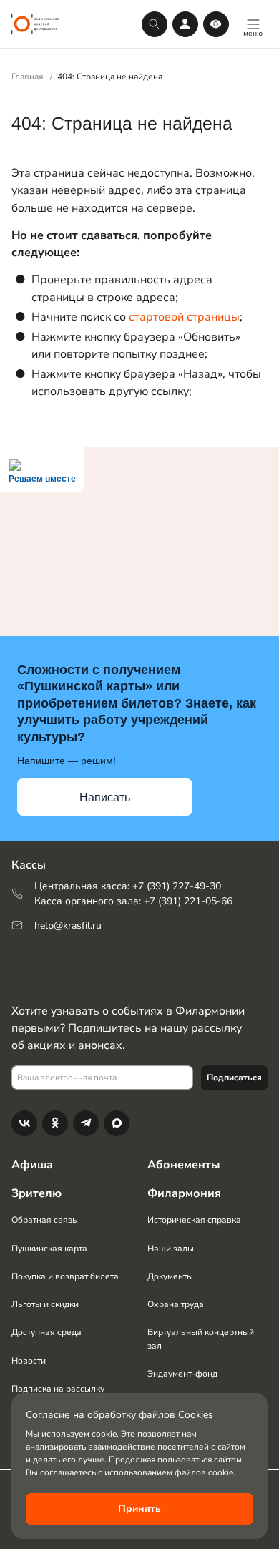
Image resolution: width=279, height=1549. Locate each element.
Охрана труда (175, 1304)
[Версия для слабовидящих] (216, 24)
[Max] (116, 1123)
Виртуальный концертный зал (200, 1338)
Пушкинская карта (49, 1248)
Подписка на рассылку (57, 1388)
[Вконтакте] (24, 1123)
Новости (28, 1361)
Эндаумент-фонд (182, 1373)
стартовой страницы (184, 317)
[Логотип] (35, 24)
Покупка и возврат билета (65, 1276)
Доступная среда (46, 1332)
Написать (104, 797)
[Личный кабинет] (185, 24)
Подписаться (234, 1077)
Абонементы (183, 1165)
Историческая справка (194, 1220)
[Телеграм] (86, 1123)
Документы (170, 1276)
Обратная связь (44, 1220)
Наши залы (170, 1248)
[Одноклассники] (55, 1123)
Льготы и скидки (45, 1304)
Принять (139, 1508)
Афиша (32, 1165)
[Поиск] (154, 24)
